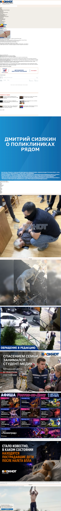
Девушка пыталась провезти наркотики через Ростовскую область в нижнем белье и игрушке (20, 440)
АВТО (1, 8)
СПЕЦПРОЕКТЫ (2, 19)
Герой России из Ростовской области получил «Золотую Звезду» (41, 438)
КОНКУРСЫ (1, 11)
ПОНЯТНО (7, 509)
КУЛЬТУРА (1, 13)
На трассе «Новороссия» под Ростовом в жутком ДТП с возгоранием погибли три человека (19, 439)
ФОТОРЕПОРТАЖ (2, 21)
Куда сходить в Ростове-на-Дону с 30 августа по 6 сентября (8, 438)
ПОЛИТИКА (1, 18)
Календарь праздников (3, 29)
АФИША (1, 9)
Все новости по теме (3, 39)
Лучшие (5, 80)
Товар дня (1, 30)
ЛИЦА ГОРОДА (2, 14)
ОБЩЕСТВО (2, 17)
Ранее (8, 80)
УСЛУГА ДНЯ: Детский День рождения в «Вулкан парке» (8, 41)
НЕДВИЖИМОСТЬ (2, 15)
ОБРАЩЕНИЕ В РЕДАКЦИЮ (4, 16)
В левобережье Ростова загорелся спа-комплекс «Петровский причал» (24, 438)
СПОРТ (1, 20)
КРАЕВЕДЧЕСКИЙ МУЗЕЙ (4, 12)
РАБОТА (5, 24)
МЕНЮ (1, 7)
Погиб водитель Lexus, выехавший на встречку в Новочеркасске (41, 439)
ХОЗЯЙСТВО (2, 22)
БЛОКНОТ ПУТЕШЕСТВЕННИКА (5, 10)
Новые (1, 80)
